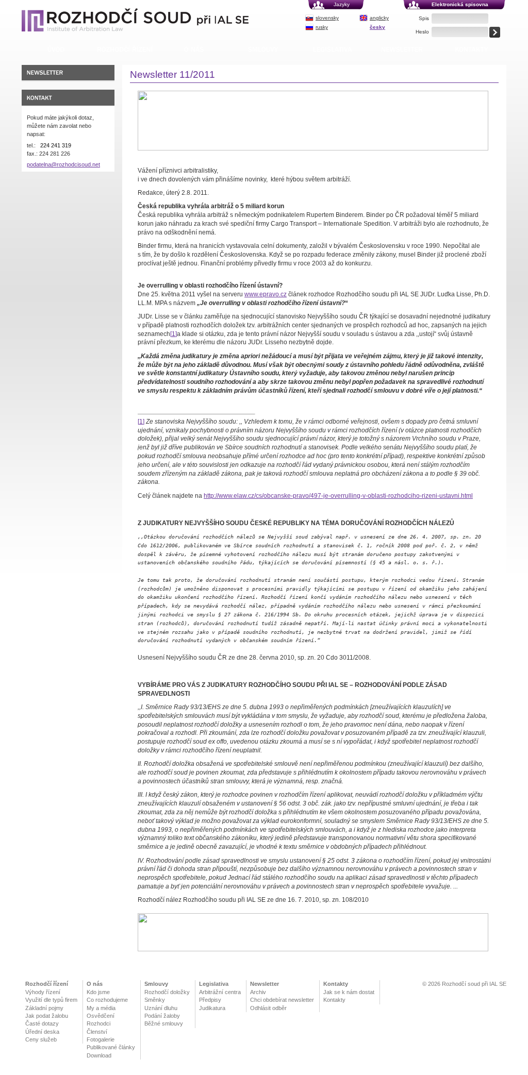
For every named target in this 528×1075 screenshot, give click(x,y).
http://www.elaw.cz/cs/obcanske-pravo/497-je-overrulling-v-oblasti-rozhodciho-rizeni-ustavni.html (338, 495)
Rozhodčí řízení (46, 984)
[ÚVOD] (56, 49)
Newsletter (264, 984)
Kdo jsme (98, 992)
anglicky (379, 18)
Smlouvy (156, 984)
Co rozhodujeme (107, 1000)
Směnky (154, 1000)
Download (99, 1055)
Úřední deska (42, 1032)
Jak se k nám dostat (348, 992)
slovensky (327, 18)
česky (377, 27)
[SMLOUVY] (263, 49)
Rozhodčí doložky (167, 992)
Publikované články (111, 1047)
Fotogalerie (100, 1039)
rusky (322, 27)
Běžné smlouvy (163, 1023)
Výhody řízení (42, 992)
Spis (424, 18)
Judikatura (212, 1008)
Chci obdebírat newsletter (282, 1000)
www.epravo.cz (265, 294)
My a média (101, 1008)
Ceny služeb (41, 1039)
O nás (95, 984)
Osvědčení (100, 1016)
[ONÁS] (194, 49)
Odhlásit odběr (268, 1008)
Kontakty (335, 984)
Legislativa (213, 984)
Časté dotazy (42, 1023)
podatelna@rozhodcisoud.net (63, 164)
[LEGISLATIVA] (332, 49)
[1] (173, 334)
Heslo (422, 32)
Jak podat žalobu (46, 1016)
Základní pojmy (44, 1008)
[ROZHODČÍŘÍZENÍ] (125, 49)
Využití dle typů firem (51, 1000)
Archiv (258, 992)
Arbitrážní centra (220, 992)
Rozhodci (98, 1023)
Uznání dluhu (160, 1008)
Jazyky (342, 4)
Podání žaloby (162, 1016)
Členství (97, 1032)
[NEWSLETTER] (402, 49)
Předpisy (210, 1000)
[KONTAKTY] (471, 49)
